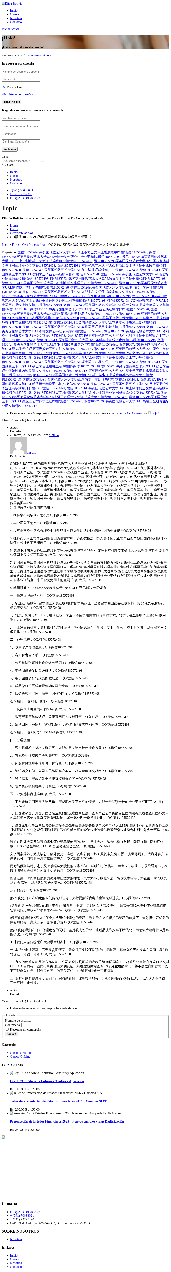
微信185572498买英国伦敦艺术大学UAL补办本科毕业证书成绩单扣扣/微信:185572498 (96, 392)
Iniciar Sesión (11, 29)
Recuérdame (15, 87)
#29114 (54, 435)
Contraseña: (13, 1025)
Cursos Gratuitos (21, 1052)
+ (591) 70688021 (22, 1215)
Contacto (16, 22)
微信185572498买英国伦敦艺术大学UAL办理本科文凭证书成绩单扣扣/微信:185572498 (85, 292)
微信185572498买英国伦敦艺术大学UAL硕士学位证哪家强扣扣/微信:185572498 (80, 362)
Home (14, 225)
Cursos (14, 14)
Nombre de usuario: (18, 1020)
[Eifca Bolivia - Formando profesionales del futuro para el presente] (12, 3)
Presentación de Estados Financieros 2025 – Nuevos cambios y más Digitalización (67, 1121)
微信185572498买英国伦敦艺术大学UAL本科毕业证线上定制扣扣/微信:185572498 (96, 340)
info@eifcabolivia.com (25, 198)
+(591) (15, 190)
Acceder (12, 1033)
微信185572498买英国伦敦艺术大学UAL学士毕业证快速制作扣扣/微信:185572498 (89, 309)
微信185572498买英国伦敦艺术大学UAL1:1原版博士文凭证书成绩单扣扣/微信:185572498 (82, 252)
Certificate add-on (22, 233)
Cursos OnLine (20, 1056)
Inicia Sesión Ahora (38, 55)
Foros (14, 229)
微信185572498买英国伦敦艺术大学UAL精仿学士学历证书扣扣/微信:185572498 (80, 379)
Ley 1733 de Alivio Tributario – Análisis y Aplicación (47, 1081)
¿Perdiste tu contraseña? (17, 94)
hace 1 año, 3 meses (129, 413)
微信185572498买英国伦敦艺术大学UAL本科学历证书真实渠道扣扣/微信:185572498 (84, 327)
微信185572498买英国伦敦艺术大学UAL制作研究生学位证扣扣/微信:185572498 (59, 283)
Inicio (14, 10)
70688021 (26, 190)
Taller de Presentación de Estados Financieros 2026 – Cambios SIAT (58, 1101)
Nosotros (16, 18)
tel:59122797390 (21, 194)
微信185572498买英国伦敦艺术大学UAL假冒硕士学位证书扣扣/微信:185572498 (108, 278)
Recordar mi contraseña (25, 1029)
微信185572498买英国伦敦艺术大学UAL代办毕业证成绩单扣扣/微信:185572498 (80, 270)
